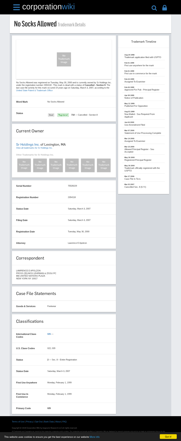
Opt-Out (38, 421)
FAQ (64, 421)
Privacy (29, 421)
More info (95, 436)
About (58, 421)
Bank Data (49, 421)
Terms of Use (18, 421)
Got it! (168, 436)
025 (49, 334)
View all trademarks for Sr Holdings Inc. (34, 148)
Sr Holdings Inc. (28, 144)
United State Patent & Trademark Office (34, 90)
